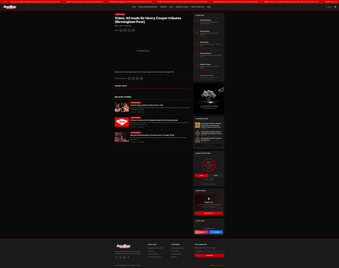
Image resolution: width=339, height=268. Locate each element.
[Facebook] (128, 257)
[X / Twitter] (116, 257)
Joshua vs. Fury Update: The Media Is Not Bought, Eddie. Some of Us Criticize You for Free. (32, 1)
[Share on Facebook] (125, 30)
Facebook (216, 232)
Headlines (174, 257)
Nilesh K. (221, 265)
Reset (216, 175)
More (209, 7)
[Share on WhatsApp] (129, 30)
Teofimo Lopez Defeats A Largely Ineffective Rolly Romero (85, 1)
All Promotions (209, 145)
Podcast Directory (197, 7)
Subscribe (209, 255)
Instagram (202, 232)
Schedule (163, 7)
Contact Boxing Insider (154, 257)
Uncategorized (120, 14)
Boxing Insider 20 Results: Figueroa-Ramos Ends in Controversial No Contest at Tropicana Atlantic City (211, 125)
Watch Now (203, 37)
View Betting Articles (205, 48)
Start (201, 175)
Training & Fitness (182, 7)
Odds (171, 7)
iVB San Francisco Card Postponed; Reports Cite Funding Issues (154, 120)
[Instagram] (120, 257)
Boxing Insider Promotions (148, 7)
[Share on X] (121, 30)
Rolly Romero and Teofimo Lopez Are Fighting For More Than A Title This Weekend (182, 1)
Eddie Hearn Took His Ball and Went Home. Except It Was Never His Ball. (236, 1)
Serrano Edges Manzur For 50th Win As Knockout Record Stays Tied (130, 1)
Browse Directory (204, 59)
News (134, 7)
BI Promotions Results (177, 248)
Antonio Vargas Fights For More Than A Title (146, 105)
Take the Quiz (209, 213)
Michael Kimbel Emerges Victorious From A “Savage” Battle (152, 135)
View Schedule (204, 26)
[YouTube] (124, 257)
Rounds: (206, 179)
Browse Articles (204, 70)
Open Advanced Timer (209, 184)
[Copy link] (133, 30)
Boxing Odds (175, 251)
